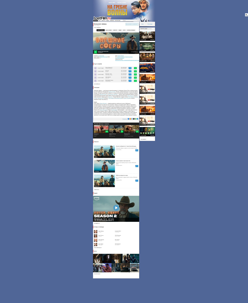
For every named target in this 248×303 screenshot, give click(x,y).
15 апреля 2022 (101, 55)
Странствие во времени (119, 58)
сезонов (150, 28)
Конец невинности (109, 68)
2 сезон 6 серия (101, 71)
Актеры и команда (131, 30)
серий (145, 28)
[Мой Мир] (137, 119)
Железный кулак (118, 98)
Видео (120, 30)
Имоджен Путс (101, 98)
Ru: (124, 68)
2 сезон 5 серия (101, 74)
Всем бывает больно (109, 81)
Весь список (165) (97, 247)
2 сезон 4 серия (101, 77)
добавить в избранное (132, 24)
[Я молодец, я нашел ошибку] (241, 15)
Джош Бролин (130, 95)
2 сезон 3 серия (101, 80)
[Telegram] (132, 119)
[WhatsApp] (135, 119)
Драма (119, 55)
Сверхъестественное (121, 56)
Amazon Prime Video (103, 56)
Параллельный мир (128, 56)
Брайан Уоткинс (112, 91)
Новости (115, 30)
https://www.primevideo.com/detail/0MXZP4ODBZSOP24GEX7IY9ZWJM (127, 60)
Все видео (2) (96, 223)
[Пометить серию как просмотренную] (95, 68)
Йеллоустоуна (103, 94)
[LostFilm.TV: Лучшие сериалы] (103, 17)
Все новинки (143, 139)
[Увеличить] (97, 258)
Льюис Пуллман (127, 98)
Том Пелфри (111, 98)
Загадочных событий (112, 94)
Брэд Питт (110, 96)
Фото (124, 30)
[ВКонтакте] (128, 119)
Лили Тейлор (131, 96)
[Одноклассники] (130, 119)
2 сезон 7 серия (101, 68)
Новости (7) (96, 189)
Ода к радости (108, 77)
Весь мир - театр (109, 74)
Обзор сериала (100, 30)
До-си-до (107, 71)
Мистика (122, 55)
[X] (134, 119)
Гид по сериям (108, 30)
